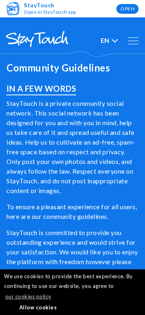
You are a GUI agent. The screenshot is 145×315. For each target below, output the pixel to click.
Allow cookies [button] (38, 307)
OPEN (127, 9)
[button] (8, 307)
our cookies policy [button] (28, 296)
